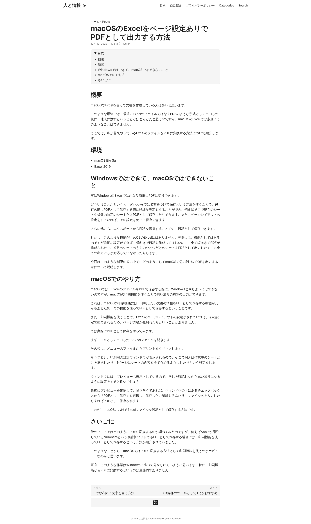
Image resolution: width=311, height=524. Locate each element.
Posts (106, 21)
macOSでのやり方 (111, 75)
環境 (101, 64)
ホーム (95, 21)
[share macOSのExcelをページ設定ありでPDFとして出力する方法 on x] (155, 502)
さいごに (104, 80)
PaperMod (175, 518)
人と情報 (72, 5)
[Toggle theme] (84, 5)
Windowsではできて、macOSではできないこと (133, 70)
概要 (101, 59)
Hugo (165, 518)
